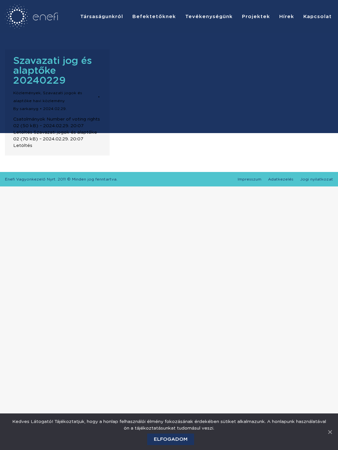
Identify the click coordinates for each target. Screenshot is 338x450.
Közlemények (27, 93)
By (25, 109)
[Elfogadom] (329, 432)
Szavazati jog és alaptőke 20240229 (52, 71)
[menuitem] (101, 16)
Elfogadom (170, 439)
